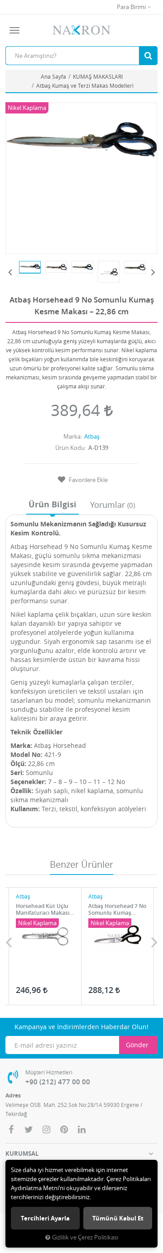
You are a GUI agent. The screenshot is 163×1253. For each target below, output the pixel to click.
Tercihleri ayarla (45, 1218)
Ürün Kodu (70, 448)
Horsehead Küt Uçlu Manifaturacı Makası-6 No (45, 909)
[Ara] (148, 56)
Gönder (137, 1044)
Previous (10, 272)
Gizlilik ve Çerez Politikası (85, 1237)
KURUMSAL (21, 1153)
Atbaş (92, 436)
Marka (72, 436)
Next (153, 272)
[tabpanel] (30, 267)
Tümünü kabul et (118, 1218)
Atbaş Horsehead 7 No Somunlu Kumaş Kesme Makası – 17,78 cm (117, 909)
